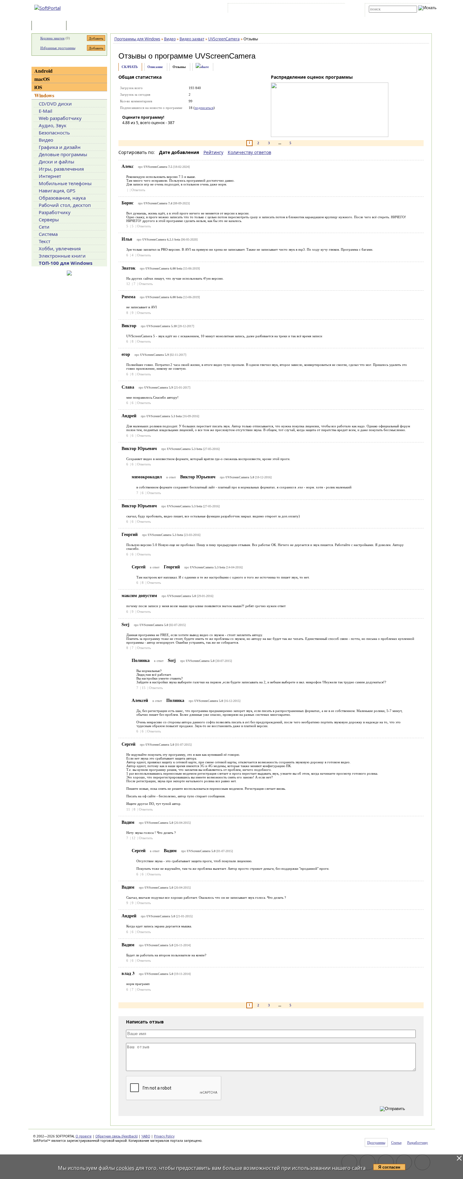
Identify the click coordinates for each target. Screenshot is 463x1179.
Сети (44, 227)
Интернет (50, 176)
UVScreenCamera (225, 56)
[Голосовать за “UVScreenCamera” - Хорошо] (155, 131)
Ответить (138, 190)
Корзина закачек (52, 38)
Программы (50, 26)
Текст (44, 241)
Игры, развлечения (61, 169)
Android (43, 70)
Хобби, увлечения (60, 248)
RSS (336, 9)
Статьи (81, 26)
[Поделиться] (202, 67)
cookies (125, 1168)
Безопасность (54, 132)
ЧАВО (145, 1136)
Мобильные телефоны (65, 183)
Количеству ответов (249, 152)
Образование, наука (62, 198)
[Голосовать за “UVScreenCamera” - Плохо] (136, 131)
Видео (46, 140)
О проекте (84, 1136)
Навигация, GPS (57, 190)
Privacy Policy (164, 1136)
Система (48, 234)
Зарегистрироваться (284, 9)
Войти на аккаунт (248, 9)
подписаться (204, 108)
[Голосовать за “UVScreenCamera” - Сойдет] (146, 131)
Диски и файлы (56, 161)
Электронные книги (62, 256)
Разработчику (55, 212)
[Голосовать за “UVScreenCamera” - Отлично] (164, 131)
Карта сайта (316, 9)
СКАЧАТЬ (130, 67)
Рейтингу (213, 152)
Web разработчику (60, 118)
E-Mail (45, 111)
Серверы (49, 219)
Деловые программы (63, 154)
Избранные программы (57, 48)
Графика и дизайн (60, 147)
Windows (44, 95)
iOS (38, 87)
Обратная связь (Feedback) (116, 1136)
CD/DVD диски (55, 103)
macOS (42, 79)
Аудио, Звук (52, 125)
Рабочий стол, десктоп (65, 205)
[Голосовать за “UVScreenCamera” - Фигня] (127, 131)
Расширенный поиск (386, 14)
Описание (155, 67)
